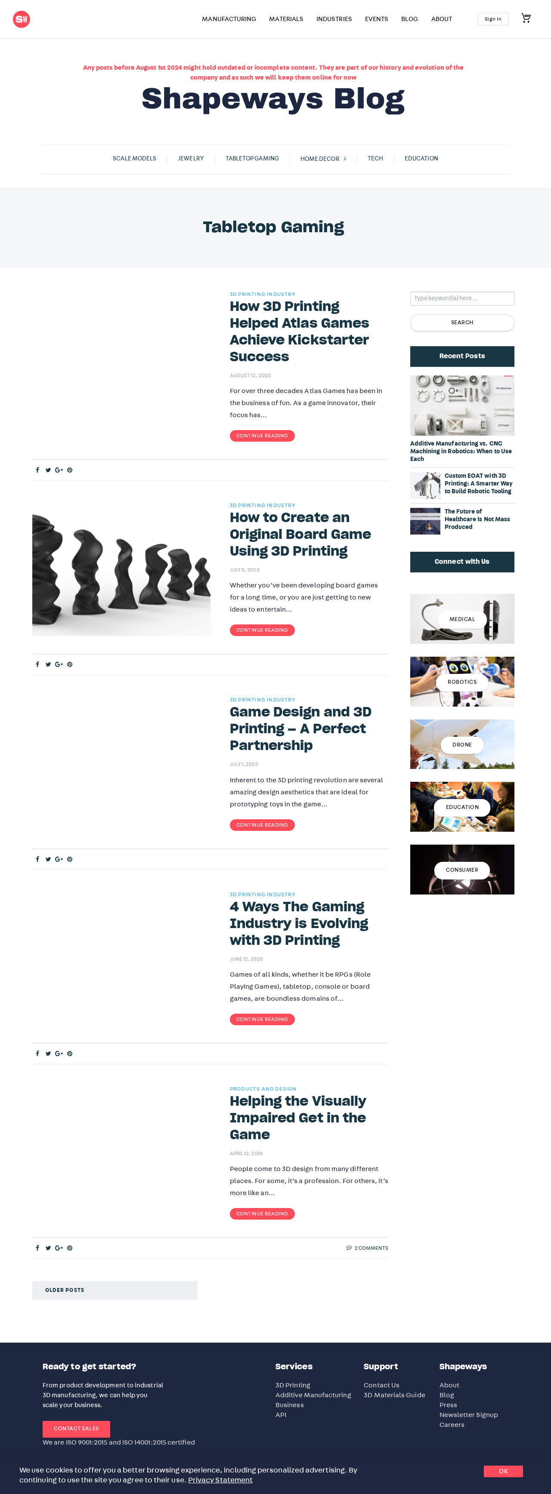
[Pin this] (70, 470)
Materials (286, 19)
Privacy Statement (220, 1480)
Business (290, 1405)
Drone (462, 745)
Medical (462, 619)
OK (503, 1471)
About (449, 1385)
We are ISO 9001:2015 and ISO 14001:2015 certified (119, 1442)
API (281, 1414)
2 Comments (372, 1248)
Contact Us (381, 1385)
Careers (452, 1424)
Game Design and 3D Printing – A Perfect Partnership (300, 729)
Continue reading (262, 435)
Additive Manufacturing (313, 1395)
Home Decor (320, 159)
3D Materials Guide (394, 1395)
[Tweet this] (48, 470)
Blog (447, 1395)
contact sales (76, 1429)
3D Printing (293, 1385)
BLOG (409, 19)
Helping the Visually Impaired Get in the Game (298, 1118)
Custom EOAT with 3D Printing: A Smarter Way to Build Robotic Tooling (479, 484)
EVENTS (376, 19)
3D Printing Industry (262, 294)
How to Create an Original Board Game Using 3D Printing (300, 535)
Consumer (462, 870)
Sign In (493, 19)
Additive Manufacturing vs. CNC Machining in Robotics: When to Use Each (461, 451)
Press (448, 1405)
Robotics (462, 682)
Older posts (64, 1290)
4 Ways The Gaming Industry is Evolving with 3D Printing (299, 924)
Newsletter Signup (469, 1414)
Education (421, 159)
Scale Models (134, 159)
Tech (375, 159)
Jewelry (191, 159)
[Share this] (37, 470)
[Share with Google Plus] (59, 470)
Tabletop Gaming (252, 159)
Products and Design (263, 1088)
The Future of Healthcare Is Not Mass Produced (478, 519)
